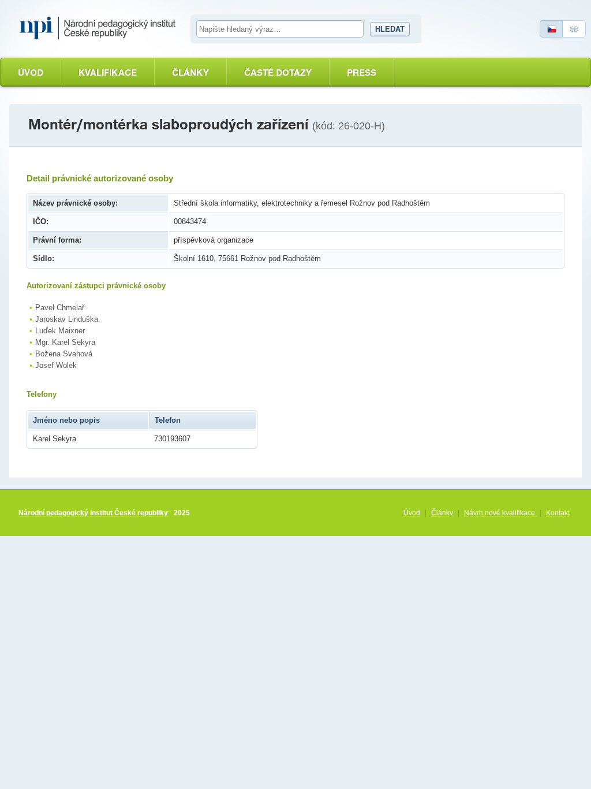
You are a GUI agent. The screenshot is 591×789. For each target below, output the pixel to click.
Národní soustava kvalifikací (100, 28)
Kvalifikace (107, 72)
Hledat (390, 29)
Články (190, 72)
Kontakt (558, 513)
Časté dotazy (278, 72)
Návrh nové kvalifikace (500, 513)
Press (361, 72)
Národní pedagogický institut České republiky (93, 513)
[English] (574, 29)
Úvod (30, 72)
